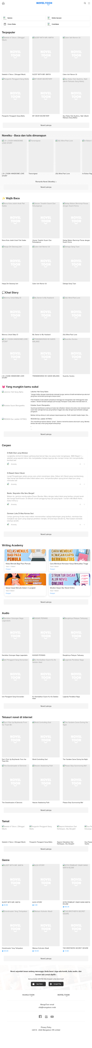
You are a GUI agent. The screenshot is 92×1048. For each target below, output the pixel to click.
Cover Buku (12, 24)
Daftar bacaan (56, 18)
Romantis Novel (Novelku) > (46, 181)
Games (9, 18)
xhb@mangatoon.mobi (47, 1005)
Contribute (55, 24)
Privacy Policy (46, 1027)
